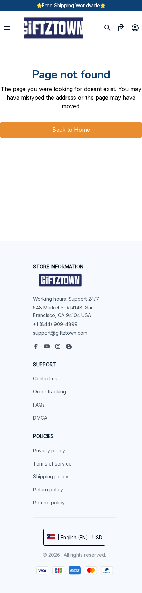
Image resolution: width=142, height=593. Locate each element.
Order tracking (49, 392)
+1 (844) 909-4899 (55, 324)
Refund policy (49, 502)
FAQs (39, 405)
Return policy (48, 489)
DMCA (40, 418)
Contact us (45, 378)
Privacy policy (49, 450)
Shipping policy (50, 476)
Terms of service (52, 464)
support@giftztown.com (60, 333)
